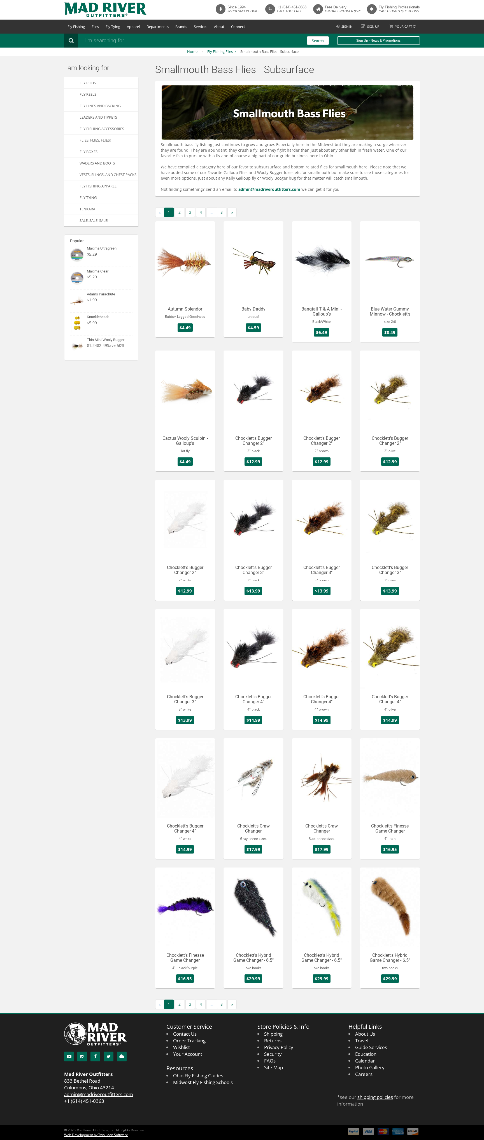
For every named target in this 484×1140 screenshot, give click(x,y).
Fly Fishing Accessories (102, 128)
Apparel (133, 26)
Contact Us (185, 1034)
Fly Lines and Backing (100, 105)
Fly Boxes (88, 151)
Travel (361, 1040)
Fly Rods (88, 82)
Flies (95, 26)
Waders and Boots (97, 163)
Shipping (273, 1034)
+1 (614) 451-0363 (291, 7)
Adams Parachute (101, 294)
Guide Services (371, 1047)
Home (192, 51)
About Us (365, 1034)
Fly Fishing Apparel (98, 186)
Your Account (187, 1054)
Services (200, 26)
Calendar (365, 1060)
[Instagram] (82, 1056)
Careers (364, 1074)
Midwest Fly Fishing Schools (203, 1082)
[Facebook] (95, 1056)
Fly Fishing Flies (220, 51)
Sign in (346, 26)
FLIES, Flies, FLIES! (95, 140)
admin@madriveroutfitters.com (98, 1094)
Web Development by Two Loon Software (96, 1134)
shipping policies (375, 1097)
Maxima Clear (97, 271)
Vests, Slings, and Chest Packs (108, 174)
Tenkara (87, 208)
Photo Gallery (370, 1067)
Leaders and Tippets (98, 117)
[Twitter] (108, 1056)
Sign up (373, 26)
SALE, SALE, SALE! (94, 220)
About (219, 26)
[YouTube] (69, 1056)
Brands (181, 26)
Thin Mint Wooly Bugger (105, 340)
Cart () (405, 26)
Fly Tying (113, 26)
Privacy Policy (278, 1047)
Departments (157, 26)
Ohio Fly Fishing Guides (198, 1075)
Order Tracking (189, 1040)
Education (365, 1054)
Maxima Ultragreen (102, 248)
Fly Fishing (76, 26)
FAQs (270, 1060)
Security (273, 1054)
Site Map (273, 1067)
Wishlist (181, 1047)
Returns (272, 1040)
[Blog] (122, 1056)
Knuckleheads (98, 317)
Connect (238, 26)
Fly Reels (88, 94)
